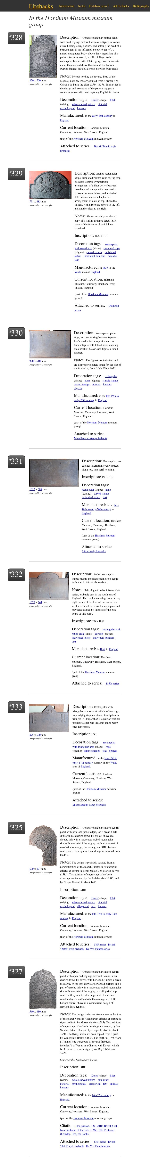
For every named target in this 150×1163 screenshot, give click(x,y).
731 (31, 201)
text (77, 260)
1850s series (112, 683)
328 (17, 37)
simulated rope (112, 248)
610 (39, 361)
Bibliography (141, 6)
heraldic (112, 256)
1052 (32, 489)
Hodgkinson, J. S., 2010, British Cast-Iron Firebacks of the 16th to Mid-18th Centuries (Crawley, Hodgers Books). (89, 1130)
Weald (78, 272)
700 (39, 80)
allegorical (83, 906)
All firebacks (121, 6)
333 (17, 706)
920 (31, 361)
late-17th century (101, 1095)
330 (17, 332)
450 (31, 80)
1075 (32, 602)
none (87, 380)
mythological (67, 108)
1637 (105, 267)
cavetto (99, 633)
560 (31, 1011)
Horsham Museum (83, 138)
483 (39, 201)
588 (40, 489)
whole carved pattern (83, 104)
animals (96, 384)
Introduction (66, 6)
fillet (112, 100)
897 (39, 869)
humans (81, 108)
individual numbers (94, 256)
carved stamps (94, 252)
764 (40, 602)
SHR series (100, 944)
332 (17, 574)
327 (17, 971)
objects (78, 388)
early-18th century (102, 116)
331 (17, 460)
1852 (102, 649)
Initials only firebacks (94, 551)
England (64, 120)
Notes (81, 6)
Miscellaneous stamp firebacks (90, 438)
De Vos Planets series (98, 949)
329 (17, 173)
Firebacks (41, 6)
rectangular (111, 376)
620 (39, 735)
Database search (99, 6)
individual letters (91, 497)
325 (17, 827)
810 (39, 1011)
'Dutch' (95, 100)
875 (31, 735)
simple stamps (110, 380)
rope (108, 747)
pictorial (102, 104)
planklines (103, 1080)
